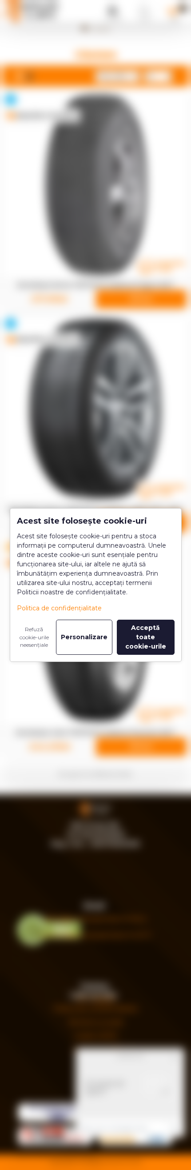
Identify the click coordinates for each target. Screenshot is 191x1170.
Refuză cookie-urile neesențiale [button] (34, 637)
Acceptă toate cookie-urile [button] (145, 637)
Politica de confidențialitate (59, 608)
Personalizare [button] (84, 637)
